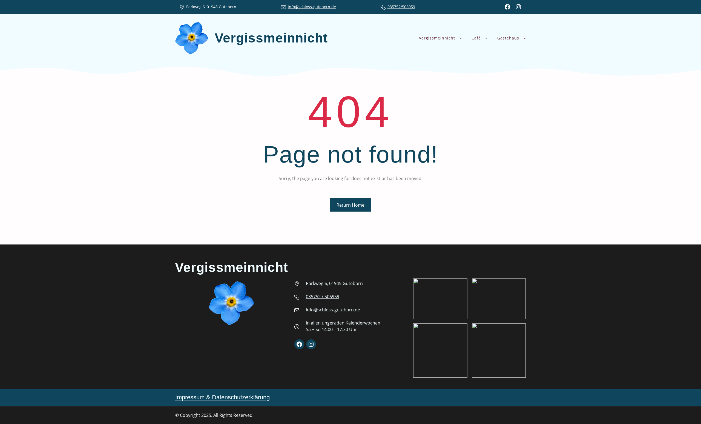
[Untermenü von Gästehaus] (525, 38)
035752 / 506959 (322, 297)
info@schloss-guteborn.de (312, 6)
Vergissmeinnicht (271, 38)
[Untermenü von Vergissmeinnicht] (460, 38)
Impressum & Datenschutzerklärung (222, 397)
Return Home (350, 205)
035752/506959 (401, 6)
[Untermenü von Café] (486, 38)
